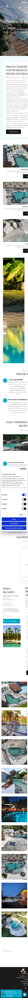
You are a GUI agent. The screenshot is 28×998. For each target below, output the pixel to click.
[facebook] (4, 616)
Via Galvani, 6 (6, 598)
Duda (22, 581)
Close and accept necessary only (14, 528)
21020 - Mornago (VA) (9, 599)
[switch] (24, 499)
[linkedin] (10, 616)
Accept (14, 519)
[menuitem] (20, 7)
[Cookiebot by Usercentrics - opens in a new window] (20, 469)
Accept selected (14, 523)
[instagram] (7, 616)
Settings (21, 514)
